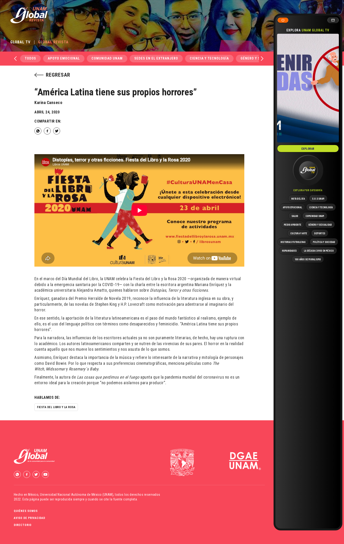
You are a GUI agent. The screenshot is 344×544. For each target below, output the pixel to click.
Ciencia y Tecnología (209, 58)
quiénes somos (26, 511)
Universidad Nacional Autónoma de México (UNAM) (76, 494)
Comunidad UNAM (107, 58)
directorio (23, 525)
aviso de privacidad (29, 518)
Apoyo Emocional (64, 58)
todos (30, 58)
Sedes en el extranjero (156, 58)
